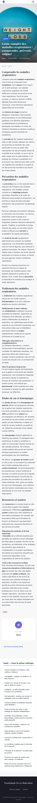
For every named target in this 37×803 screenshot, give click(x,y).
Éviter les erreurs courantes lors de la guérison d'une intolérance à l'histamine (18, 765)
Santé (5, 39)
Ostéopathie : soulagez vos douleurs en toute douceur (17, 677)
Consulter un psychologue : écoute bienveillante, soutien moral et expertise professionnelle (18, 718)
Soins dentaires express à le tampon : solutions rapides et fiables (17, 732)
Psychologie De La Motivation (18, 783)
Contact (25, 789)
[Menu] (33, 1)
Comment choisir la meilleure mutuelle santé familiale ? (18, 704)
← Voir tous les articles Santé (12, 647)
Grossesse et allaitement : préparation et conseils (18, 738)
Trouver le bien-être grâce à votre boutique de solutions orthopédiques (17, 710)
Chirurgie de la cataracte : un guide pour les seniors (18, 752)
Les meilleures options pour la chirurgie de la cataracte (18, 745)
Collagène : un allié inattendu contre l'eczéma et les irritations (17, 690)
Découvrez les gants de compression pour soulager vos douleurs (16, 758)
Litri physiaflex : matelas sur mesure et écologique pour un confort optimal (18, 697)
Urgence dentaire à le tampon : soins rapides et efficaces (17, 671)
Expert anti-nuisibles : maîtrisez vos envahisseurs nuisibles (17, 725)
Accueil (4, 66)
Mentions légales (14, 789)
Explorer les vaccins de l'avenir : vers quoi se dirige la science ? (17, 684)
